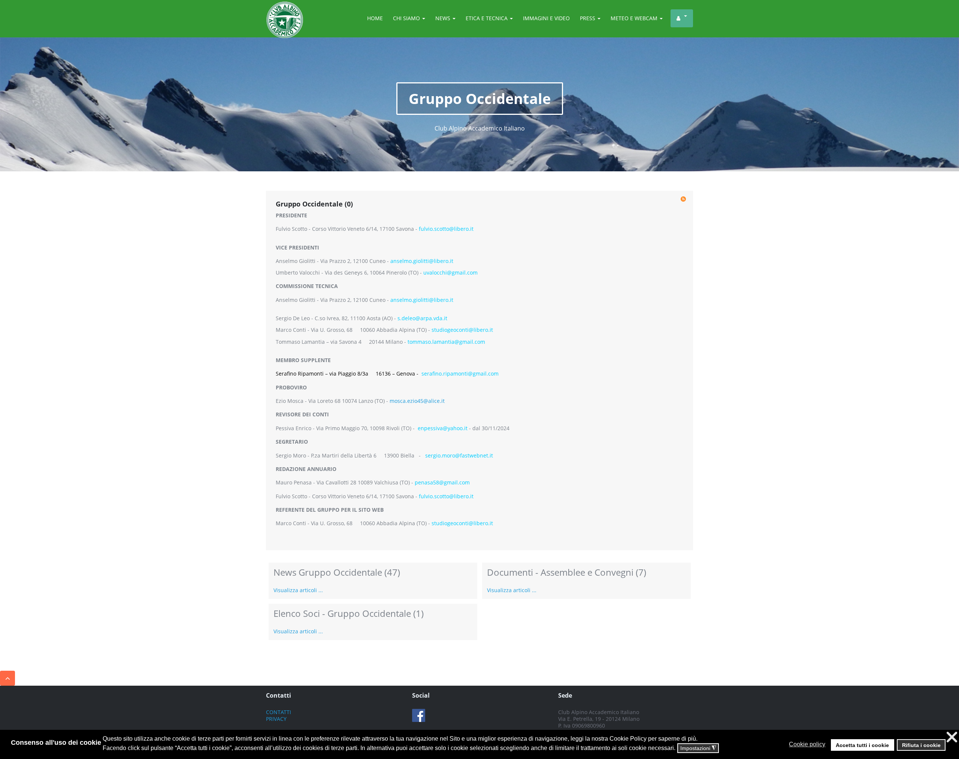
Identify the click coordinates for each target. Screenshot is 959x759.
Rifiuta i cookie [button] (921, 745)
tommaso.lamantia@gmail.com (446, 341)
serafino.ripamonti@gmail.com (460, 373)
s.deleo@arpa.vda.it (422, 318)
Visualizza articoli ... (298, 590)
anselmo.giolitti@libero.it (421, 260)
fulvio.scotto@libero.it (446, 228)
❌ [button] (952, 737)
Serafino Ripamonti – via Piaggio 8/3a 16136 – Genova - (348, 373)
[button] (828, 744)
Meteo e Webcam (635, 18)
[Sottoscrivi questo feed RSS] (683, 199)
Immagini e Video (546, 18)
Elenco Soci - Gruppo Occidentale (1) (348, 613)
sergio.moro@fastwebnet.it (459, 455)
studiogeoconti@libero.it (462, 329)
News (443, 18)
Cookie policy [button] (807, 744)
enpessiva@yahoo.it (443, 428)
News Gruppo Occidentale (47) (336, 572)
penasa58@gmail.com (442, 482)
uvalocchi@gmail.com (450, 272)
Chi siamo (407, 18)
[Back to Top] (7, 678)
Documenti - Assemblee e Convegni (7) (566, 572)
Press (588, 18)
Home (375, 18)
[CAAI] (284, 10)
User (682, 18)
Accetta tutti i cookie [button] (862, 745)
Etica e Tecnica (487, 18)
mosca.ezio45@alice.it (417, 400)
